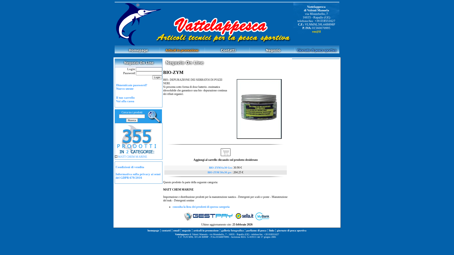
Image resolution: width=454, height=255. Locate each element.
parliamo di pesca (256, 230)
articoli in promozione (206, 230)
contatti (166, 230)
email (176, 230)
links (271, 230)
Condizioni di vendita (130, 167)
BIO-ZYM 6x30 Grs (220, 167)
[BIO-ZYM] (259, 138)
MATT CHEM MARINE (132, 156)
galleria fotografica (232, 230)
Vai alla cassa (125, 101)
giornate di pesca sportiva (291, 230)
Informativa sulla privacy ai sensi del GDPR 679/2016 (138, 176)
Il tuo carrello (125, 97)
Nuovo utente (125, 88)
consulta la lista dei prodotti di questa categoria (201, 206)
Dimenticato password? (131, 85)
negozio (186, 230)
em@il (316, 31)
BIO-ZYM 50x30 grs (220, 172)
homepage (153, 230)
